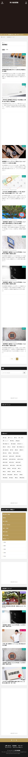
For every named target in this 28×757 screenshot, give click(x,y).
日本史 (5, 453)
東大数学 (5, 459)
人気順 (6, 49)
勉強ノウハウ (6, 538)
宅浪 (12, 450)
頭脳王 (11, 477)
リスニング (6, 440)
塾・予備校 (6, 528)
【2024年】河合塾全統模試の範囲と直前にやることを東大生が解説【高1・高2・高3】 (13, 682)
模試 (24, 54)
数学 (5, 545)
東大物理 (18, 462)
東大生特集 (6, 535)
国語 (5, 549)
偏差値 (18, 440)
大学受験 (5, 521)
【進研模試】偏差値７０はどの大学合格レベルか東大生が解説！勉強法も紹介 (14, 283)
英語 (5, 542)
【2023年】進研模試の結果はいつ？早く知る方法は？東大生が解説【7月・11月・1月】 (13, 192)
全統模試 (14, 443)
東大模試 (5, 462)
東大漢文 (12, 462)
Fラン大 (10, 437)
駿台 (17, 477)
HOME (3, 37)
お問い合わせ (8, 745)
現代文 (19, 471)
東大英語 (13, 465)
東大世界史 (16, 453)
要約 (22, 474)
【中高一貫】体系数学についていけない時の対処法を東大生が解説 (13, 644)
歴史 (9, 468)
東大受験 (5, 531)
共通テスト (21, 443)
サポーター (20, 745)
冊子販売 (14, 745)
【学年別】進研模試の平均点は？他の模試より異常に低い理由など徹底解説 (14, 100)
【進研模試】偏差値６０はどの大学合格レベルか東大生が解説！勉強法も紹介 (14, 252)
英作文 (16, 474)
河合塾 (14, 468)
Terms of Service (14, 753)
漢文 (5, 471)
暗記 (10, 453)
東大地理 (12, 456)
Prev (12, 358)
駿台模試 (22, 477)
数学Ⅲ (22, 450)
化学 (5, 446)
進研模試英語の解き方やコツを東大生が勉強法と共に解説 (14, 70)
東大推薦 (18, 456)
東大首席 (19, 465)
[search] (24, 372)
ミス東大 (21, 437)
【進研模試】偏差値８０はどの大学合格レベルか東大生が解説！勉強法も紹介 (14, 344)
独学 (14, 471)
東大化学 (5, 456)
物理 (9, 471)
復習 (17, 450)
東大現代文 (6, 465)
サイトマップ (8, 747)
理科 (5, 552)
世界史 (12, 440)
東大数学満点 (13, 459)
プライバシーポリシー (18, 747)
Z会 (16, 437)
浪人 (20, 468)
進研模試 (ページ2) (10, 37)
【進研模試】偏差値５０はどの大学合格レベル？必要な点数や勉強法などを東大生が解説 (14, 222)
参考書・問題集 (7, 514)
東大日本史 (21, 459)
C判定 (5, 437)
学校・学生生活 (7, 524)
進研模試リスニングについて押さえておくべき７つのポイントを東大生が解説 (14, 162)
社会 (5, 556)
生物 (5, 474)
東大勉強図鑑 (14, 2)
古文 (9, 446)
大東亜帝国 (6, 450)
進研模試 (5, 477)
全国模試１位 (6, 443)
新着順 (3, 49)
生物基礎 (10, 474)
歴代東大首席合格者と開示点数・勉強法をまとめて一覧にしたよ (13, 607)
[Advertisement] (14, 18)
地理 (14, 446)
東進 (5, 468)
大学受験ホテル (21, 446)
